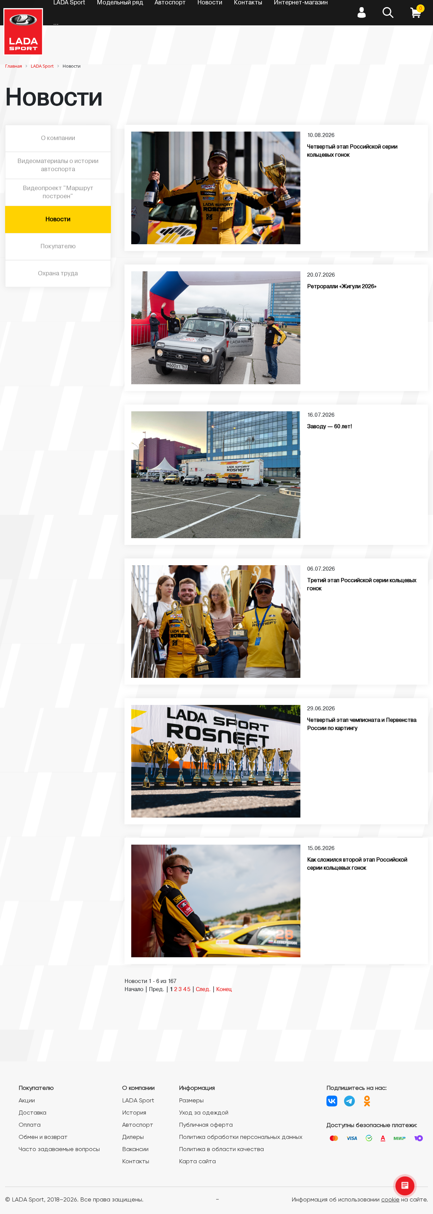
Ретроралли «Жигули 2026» (342, 286)
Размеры (191, 1101)
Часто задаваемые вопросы (59, 1149)
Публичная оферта (206, 1125)
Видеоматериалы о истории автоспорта (57, 165)
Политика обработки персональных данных (240, 1137)
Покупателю (58, 246)
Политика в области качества (221, 1149)
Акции (27, 1101)
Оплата (30, 1125)
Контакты (135, 1162)
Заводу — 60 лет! (329, 427)
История (134, 1113)
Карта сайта (197, 1162)
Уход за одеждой (203, 1113)
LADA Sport (138, 1101)
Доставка (32, 1113)
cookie (390, 1200)
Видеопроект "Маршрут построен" (58, 192)
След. (203, 989)
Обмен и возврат (43, 1137)
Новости (57, 219)
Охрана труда (58, 273)
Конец (224, 989)
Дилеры (133, 1137)
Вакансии (135, 1149)
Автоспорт (137, 1125)
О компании (58, 138)
